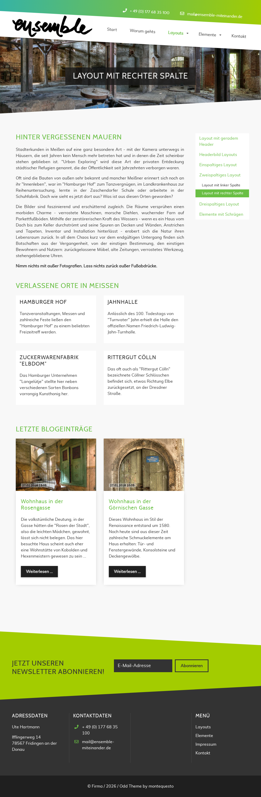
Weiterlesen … (42, 573)
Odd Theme (131, 786)
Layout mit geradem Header (218, 141)
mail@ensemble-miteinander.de (214, 15)
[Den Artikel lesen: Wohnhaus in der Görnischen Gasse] (144, 465)
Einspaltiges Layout (218, 165)
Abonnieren (192, 666)
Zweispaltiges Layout (220, 175)
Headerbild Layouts (218, 155)
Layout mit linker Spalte (221, 185)
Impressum (205, 744)
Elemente (204, 736)
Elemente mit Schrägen (221, 214)
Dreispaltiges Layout (219, 204)
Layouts (203, 727)
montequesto (161, 786)
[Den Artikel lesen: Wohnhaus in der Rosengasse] (56, 465)
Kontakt (202, 753)
